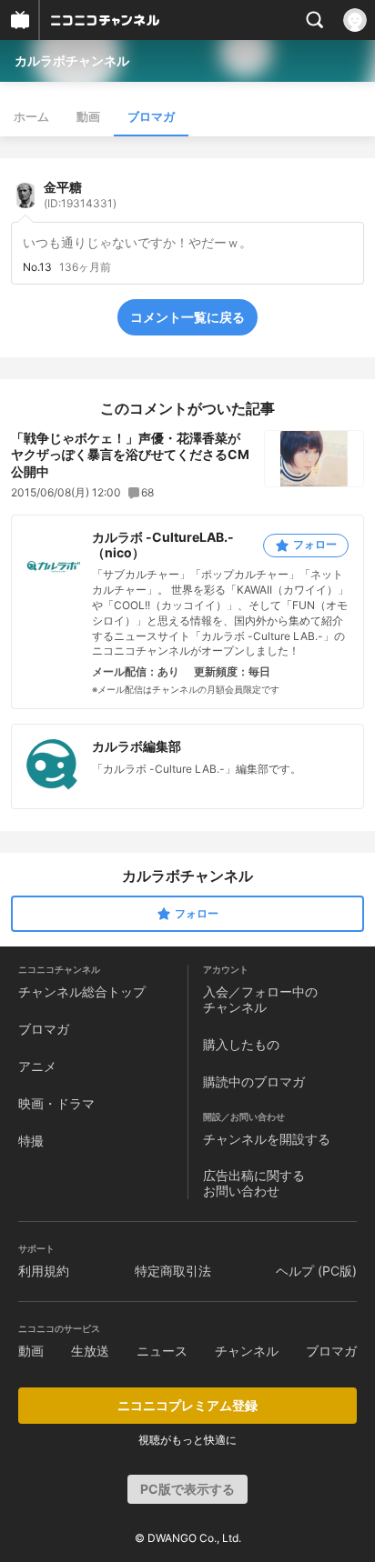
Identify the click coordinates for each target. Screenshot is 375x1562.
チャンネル (247, 1350)
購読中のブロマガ (254, 1081)
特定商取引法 (173, 1270)
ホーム (31, 116)
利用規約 (43, 1270)
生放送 (90, 1350)
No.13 (37, 267)
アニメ (37, 1066)
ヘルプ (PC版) (316, 1270)
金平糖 (80, 194)
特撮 (31, 1140)
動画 (88, 116)
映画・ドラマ (56, 1103)
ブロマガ (151, 116)
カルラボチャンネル (72, 60)
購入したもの (241, 1044)
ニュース (162, 1350)
